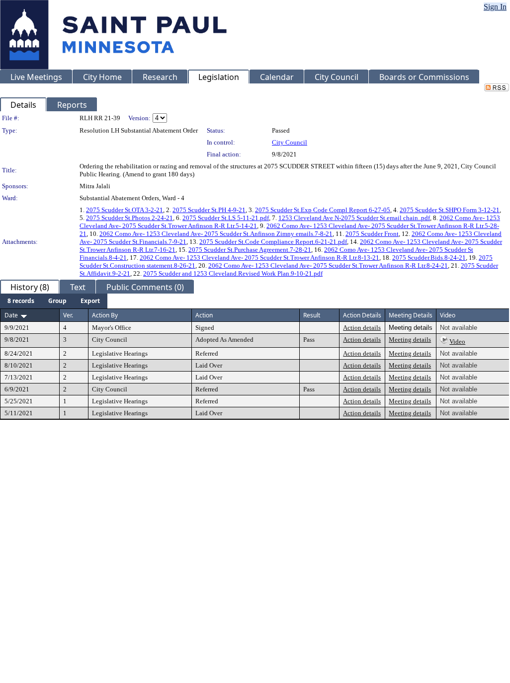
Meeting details (410, 339)
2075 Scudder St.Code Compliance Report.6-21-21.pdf (273, 241)
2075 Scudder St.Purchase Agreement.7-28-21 (249, 249)
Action (204, 315)
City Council (289, 142)
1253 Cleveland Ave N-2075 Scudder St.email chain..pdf (354, 218)
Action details (362, 327)
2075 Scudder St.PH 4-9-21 (209, 210)
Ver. (68, 315)
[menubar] (53, 301)
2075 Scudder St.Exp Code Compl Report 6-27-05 (322, 210)
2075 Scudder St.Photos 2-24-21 (129, 218)
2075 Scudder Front (372, 233)
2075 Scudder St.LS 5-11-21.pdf (225, 218)
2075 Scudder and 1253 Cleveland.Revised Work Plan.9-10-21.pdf (233, 273)
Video (457, 341)
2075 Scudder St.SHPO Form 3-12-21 (450, 210)
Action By (105, 315)
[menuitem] (20, 301)
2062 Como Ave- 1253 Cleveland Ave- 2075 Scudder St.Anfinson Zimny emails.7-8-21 (216, 233)
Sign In (495, 6)
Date (11, 315)
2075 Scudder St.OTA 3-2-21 (124, 210)
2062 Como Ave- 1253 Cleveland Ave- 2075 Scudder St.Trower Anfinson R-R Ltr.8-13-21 (259, 257)
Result (311, 315)
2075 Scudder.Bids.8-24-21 (429, 257)
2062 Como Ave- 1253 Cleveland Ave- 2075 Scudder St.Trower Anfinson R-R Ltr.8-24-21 (328, 265)
